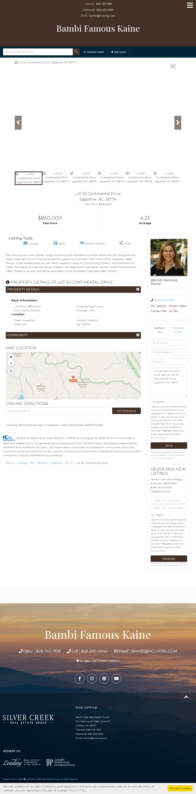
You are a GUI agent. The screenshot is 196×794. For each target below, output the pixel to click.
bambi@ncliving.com (102, 15)
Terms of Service (158, 458)
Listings (22, 463)
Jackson (42, 463)
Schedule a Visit (178, 330)
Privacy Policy (158, 437)
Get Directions (126, 411)
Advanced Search (95, 51)
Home (10, 463)
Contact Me (159, 311)
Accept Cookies (180, 788)
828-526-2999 (104, 9)
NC (32, 463)
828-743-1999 (104, 3)
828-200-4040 (164, 300)
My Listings (158, 306)
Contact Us (159, 330)
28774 (69, 463)
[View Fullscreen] (11, 371)
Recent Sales (177, 306)
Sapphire (56, 463)
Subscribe (168, 558)
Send (168, 445)
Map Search (120, 51)
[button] (76, 51)
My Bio (173, 311)
